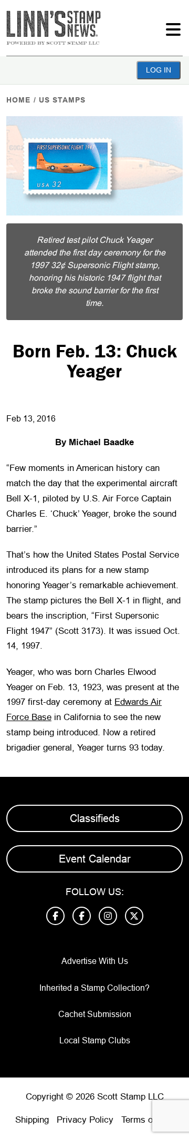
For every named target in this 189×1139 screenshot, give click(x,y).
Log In (158, 70)
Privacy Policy (85, 1120)
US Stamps (62, 100)
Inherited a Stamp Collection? (94, 987)
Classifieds (95, 818)
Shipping (32, 1120)
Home (18, 100)
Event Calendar (95, 859)
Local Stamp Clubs (94, 1040)
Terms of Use (147, 1120)
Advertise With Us (94, 961)
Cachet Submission (94, 1014)
